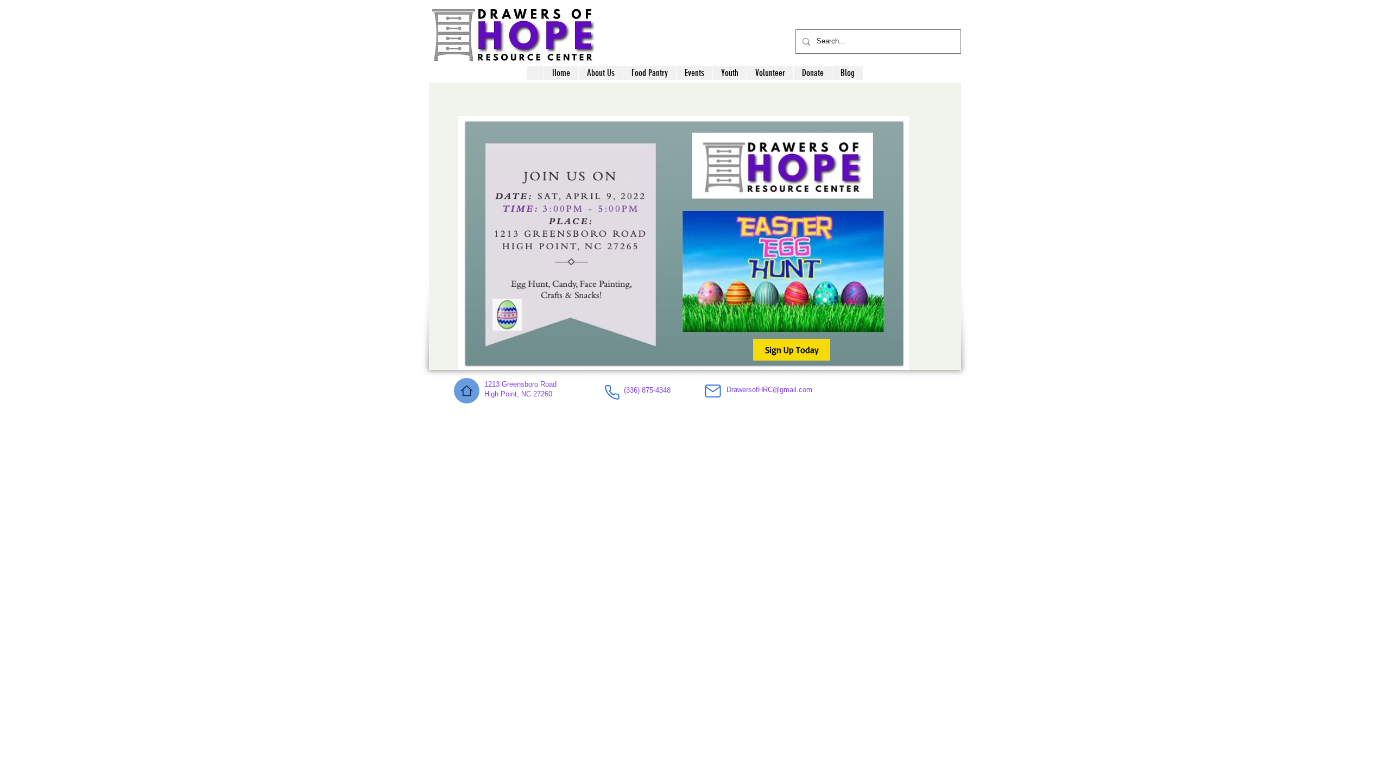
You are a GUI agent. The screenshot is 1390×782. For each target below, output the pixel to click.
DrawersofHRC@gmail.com (769, 390)
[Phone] (612, 392)
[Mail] (713, 391)
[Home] (466, 390)
